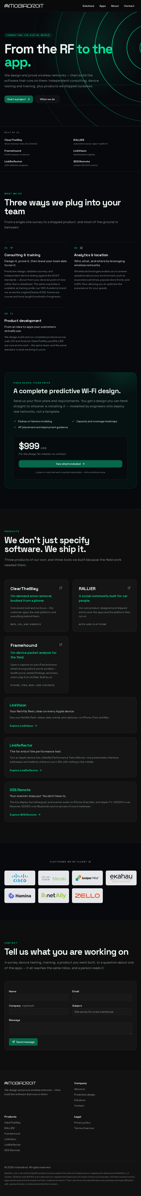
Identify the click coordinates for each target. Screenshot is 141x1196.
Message (14, 1020)
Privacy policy (82, 1122)
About (115, 6)
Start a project (16, 99)
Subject (77, 1005)
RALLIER (9, 1128)
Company (21, 1005)
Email (75, 991)
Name (12, 991)
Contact (129, 6)
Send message (25, 1042)
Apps (102, 6)
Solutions (88, 6)
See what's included (68, 463)
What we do (47, 99)
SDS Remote (12, 1150)
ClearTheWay (12, 1122)
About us (79, 1089)
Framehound (12, 1133)
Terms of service (84, 1128)
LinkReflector (12, 1144)
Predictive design (84, 1094)
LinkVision (10, 1139)
